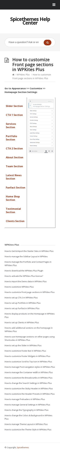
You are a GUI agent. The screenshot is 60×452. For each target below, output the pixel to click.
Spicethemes (23, 447)
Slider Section (14, 106)
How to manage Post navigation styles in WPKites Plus (30, 367)
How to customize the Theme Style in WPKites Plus (28, 429)
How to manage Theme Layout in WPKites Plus (26, 424)
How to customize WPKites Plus (19, 286)
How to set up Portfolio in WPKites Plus (23, 303)
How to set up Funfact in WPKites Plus (22, 308)
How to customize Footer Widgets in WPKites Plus (27, 356)
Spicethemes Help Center (30, 21)
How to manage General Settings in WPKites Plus (27, 404)
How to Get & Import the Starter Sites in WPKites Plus (29, 251)
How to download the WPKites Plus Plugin (24, 270)
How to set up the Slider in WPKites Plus (23, 345)
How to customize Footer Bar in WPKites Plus (25, 350)
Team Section (14, 166)
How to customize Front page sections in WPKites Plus (30, 292)
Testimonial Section (13, 210)
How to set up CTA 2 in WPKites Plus (21, 297)
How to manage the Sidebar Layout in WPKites (26, 256)
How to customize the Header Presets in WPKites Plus (30, 393)
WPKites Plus (23, 74)
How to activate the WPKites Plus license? (24, 276)
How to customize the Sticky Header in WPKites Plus (29, 388)
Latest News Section (14, 177)
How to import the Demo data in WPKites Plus (26, 281)
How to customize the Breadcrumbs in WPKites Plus (28, 377)
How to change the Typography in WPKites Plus (26, 410)
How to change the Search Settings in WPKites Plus (28, 383)
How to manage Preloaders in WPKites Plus (25, 399)
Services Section (11, 125)
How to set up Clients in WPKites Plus (22, 322)
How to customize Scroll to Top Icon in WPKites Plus (28, 361)
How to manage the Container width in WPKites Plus (29, 372)
